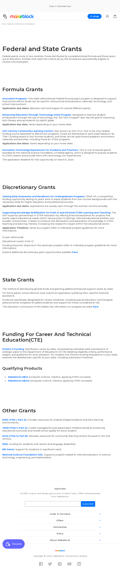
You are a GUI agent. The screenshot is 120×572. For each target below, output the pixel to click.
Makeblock (22, 16)
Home (4, 24)
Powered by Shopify (76, 556)
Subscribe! (88, 504)
